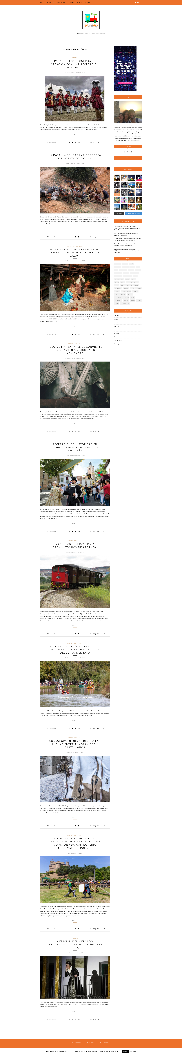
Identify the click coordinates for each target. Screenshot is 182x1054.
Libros (116, 285)
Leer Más (75, 134)
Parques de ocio (126, 291)
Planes (50, 2)
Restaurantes (118, 340)
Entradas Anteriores (100, 1029)
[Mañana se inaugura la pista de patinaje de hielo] (139, 178)
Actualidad (61, 2)
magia (122, 285)
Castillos (125, 267)
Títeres (117, 303)
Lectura (136, 282)
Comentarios (51, 142)
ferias (127, 279)
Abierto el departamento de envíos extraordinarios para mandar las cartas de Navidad (127, 228)
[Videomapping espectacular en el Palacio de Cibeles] (124, 185)
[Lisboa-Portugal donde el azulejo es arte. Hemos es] (139, 192)
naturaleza (118, 288)
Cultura (131, 270)
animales (125, 263)
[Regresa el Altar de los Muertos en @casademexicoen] (139, 185)
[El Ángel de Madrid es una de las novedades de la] (124, 207)
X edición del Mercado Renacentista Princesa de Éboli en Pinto (75, 944)
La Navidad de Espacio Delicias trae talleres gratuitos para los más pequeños (127, 239)
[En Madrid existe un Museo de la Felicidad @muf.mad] (131, 192)
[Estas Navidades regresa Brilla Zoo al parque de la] (131, 178)
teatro (133, 300)
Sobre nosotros (75, 2)
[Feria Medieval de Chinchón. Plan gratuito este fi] (124, 192)
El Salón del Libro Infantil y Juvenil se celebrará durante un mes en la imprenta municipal (126, 250)
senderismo (118, 300)
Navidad (79, 246)
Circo (116, 270)
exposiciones (128, 276)
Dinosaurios (118, 273)
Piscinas (135, 291)
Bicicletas (117, 267)
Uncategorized (118, 344)
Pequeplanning (99, 142)
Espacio (126, 273)
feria (135, 276)
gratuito (129, 282)
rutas (132, 297)
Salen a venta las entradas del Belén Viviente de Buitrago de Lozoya (75, 252)
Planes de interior (120, 294)
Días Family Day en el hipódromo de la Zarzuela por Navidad (126, 234)
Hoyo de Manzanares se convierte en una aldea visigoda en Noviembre (74, 350)
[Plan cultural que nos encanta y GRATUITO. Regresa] (124, 178)
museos (136, 285)
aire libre (117, 263)
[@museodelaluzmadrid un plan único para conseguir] (124, 200)
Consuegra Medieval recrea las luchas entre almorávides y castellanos (74, 744)
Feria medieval (119, 279)
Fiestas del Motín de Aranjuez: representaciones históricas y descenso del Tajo (75, 649)
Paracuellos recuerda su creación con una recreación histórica (75, 64)
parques (117, 291)
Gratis (123, 282)
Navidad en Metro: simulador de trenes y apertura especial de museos (126, 244)
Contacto (89, 2)
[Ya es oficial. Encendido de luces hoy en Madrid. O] (139, 200)
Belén (132, 263)
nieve (132, 288)
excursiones (118, 276)
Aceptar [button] (125, 1051)
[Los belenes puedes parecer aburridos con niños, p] (131, 200)
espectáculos (134, 273)
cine (138, 267)
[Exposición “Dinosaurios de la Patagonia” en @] (139, 207)
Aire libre (117, 323)
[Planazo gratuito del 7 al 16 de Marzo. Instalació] (117, 192)
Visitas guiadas (125, 303)
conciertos (123, 270)
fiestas (133, 279)
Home (42, 2)
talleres (126, 300)
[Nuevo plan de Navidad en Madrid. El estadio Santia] (131, 185)
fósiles (117, 282)
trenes (139, 300)
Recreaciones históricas (122, 297)
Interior (116, 330)
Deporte (138, 270)
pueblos (130, 294)
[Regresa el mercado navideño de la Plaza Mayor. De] (117, 185)
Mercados (129, 285)
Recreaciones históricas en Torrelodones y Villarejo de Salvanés (74, 447)
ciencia (132, 267)
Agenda (75, 57)
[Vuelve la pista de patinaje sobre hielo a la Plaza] (117, 207)
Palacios (138, 288)
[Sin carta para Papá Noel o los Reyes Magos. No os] (117, 178)
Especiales (71, 246)
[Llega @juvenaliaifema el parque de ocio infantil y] (117, 200)
